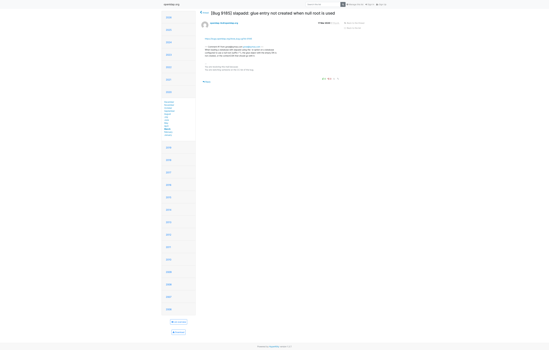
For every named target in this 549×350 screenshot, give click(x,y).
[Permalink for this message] (338, 79)
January (168, 135)
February (168, 132)
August (167, 114)
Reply (208, 82)
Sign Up (382, 4)
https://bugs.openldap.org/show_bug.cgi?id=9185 (228, 38)
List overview (179, 322)
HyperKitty (274, 346)
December (169, 102)
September (169, 111)
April (166, 126)
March (167, 129)
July (166, 117)
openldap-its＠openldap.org (224, 23)
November (169, 105)
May (166, 123)
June (166, 120)
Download (179, 332)
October (168, 108)
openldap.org (171, 4)
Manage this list (355, 4)
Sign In (370, 4)
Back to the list (353, 28)
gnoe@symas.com (251, 46)
